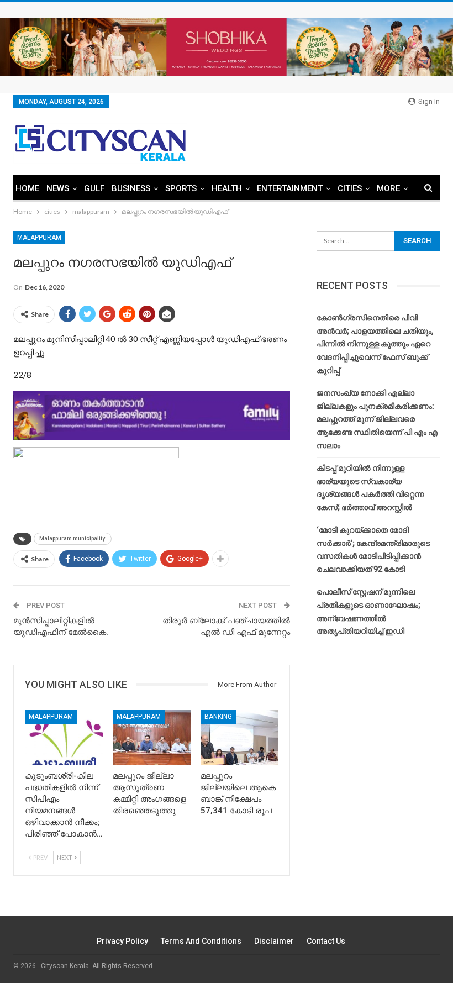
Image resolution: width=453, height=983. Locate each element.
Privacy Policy (122, 941)
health (227, 188)
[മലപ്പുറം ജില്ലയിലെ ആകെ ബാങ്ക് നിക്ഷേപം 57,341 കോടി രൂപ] (239, 737)
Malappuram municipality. (72, 538)
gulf (94, 188)
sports (181, 188)
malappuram (39, 237)
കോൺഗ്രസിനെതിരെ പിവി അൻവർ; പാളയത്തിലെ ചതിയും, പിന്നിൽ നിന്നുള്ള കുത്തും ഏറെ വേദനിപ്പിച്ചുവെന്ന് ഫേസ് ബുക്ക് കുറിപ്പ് (375, 344)
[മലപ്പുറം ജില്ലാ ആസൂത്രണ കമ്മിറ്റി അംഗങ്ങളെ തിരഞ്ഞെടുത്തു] (152, 737)
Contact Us (326, 941)
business (131, 188)
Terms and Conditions (201, 941)
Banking (218, 717)
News (57, 188)
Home (27, 188)
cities (350, 188)
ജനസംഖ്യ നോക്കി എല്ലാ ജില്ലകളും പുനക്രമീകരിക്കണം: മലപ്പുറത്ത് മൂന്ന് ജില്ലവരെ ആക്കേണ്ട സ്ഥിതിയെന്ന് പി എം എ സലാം (377, 419)
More (388, 188)
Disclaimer (274, 941)
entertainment (290, 188)
